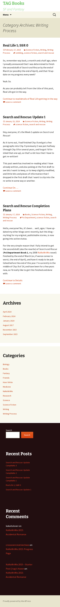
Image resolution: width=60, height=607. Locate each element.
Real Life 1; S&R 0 (15, 45)
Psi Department (29, 217)
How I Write (8, 382)
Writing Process (10, 217)
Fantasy (6, 373)
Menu (6, 14)
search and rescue (46, 53)
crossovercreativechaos (17, 544)
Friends (6, 377)
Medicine (7, 386)
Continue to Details (12, 280)
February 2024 (9, 316)
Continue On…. (10, 187)
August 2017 (8, 325)
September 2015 (10, 334)
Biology (6, 364)
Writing (43, 50)
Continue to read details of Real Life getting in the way (30, 98)
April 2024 (7, 311)
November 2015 (10, 329)
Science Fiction (32, 50)
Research (7, 395)
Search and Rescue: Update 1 (24, 117)
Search (9, 430)
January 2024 (8, 320)
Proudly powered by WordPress (17, 601)
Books (27, 214)
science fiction (30, 53)
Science (6, 400)
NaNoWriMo (44, 252)
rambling (19, 53)
